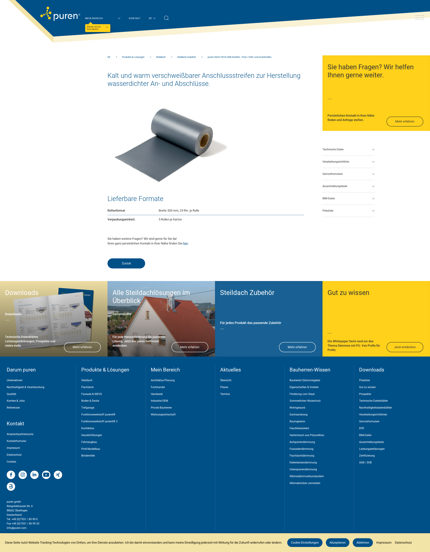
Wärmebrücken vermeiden (305, 483)
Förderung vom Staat (302, 394)
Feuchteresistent (299, 428)
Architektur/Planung (163, 380)
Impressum (13, 447)
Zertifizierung (367, 455)
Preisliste (364, 380)
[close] (107, 27)
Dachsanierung (299, 414)
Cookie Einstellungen (305, 542)
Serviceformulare (369, 421)
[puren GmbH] (60, 14)
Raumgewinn (297, 421)
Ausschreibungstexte (371, 442)
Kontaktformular (16, 441)
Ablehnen (362, 542)
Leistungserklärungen (372, 448)
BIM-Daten (365, 435)
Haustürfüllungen (91, 435)
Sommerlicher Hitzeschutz (305, 400)
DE (109, 57)
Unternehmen (15, 380)
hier (185, 243)
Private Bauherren (161, 407)
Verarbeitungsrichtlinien (373, 414)
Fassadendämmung (301, 448)
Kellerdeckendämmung (303, 462)
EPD (361, 428)
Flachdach (87, 387)
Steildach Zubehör (186, 57)
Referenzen (13, 407)
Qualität (11, 394)
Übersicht (225, 380)
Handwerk (157, 394)
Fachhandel (158, 387)
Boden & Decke (90, 400)
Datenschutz (14, 454)
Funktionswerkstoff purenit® (98, 414)
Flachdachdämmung (302, 455)
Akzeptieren (338, 542)
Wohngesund (297, 407)
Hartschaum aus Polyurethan (307, 435)
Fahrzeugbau (89, 442)
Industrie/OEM (159, 400)
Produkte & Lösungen (133, 57)
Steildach (161, 57)
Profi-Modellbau (90, 448)
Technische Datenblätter (373, 400)
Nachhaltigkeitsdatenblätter (375, 407)
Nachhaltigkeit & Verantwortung (25, 387)
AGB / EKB (365, 462)
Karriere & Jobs (16, 400)
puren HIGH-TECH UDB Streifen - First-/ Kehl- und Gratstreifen (239, 57)
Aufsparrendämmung (302, 442)
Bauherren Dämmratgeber (305, 380)
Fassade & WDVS (91, 394)
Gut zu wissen (367, 387)
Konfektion (87, 428)
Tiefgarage (87, 407)
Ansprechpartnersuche (20, 434)
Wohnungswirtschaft (163, 414)
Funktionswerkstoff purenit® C (99, 421)
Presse (224, 387)
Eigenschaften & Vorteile (304, 387)
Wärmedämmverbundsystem (307, 476)
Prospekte (365, 394)
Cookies (11, 461)
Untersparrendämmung (303, 469)
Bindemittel (88, 455)
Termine (225, 394)
